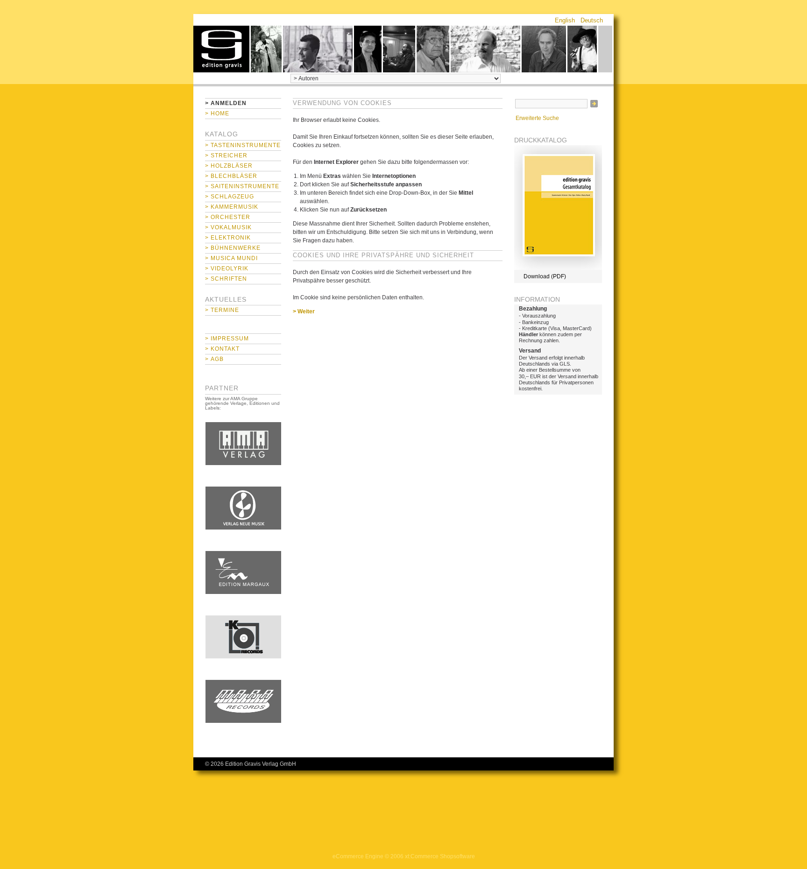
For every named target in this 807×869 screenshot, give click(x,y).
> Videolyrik (226, 268)
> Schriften (226, 279)
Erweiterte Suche (537, 118)
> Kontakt (222, 349)
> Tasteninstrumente (243, 145)
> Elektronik (228, 237)
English (565, 20)
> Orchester (227, 217)
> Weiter (304, 311)
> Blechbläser (231, 176)
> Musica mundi (231, 258)
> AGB (214, 359)
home (221, 49)
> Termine (222, 310)
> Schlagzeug (229, 196)
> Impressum (227, 338)
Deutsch (591, 20)
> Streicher (226, 155)
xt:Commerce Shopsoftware (440, 856)
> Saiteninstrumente (242, 186)
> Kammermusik (231, 207)
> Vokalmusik (228, 227)
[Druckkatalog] (558, 268)
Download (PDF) (545, 276)
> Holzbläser (229, 165)
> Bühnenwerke (233, 248)
